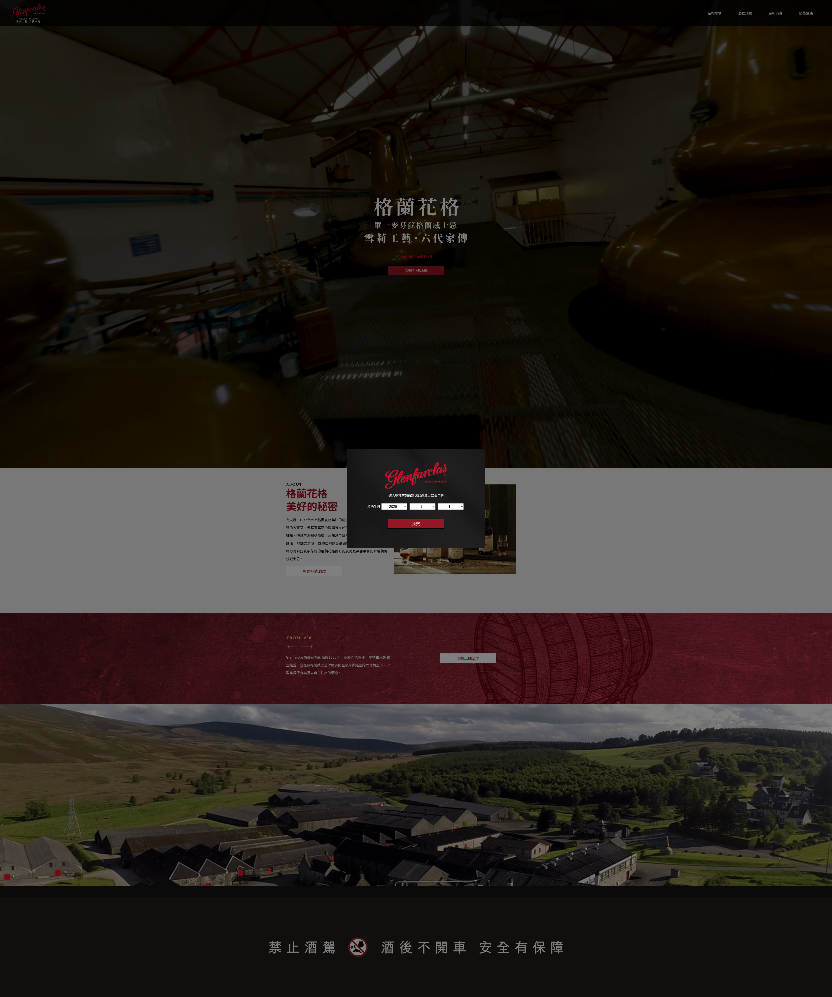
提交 (416, 523)
